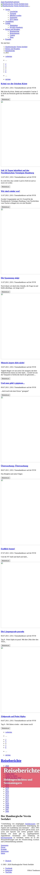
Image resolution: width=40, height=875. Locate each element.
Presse (3, 847)
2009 (7, 805)
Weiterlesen (5, 99)
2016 (7, 792)
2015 (7, 794)
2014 (7, 796)
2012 (7, 799)
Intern (3, 853)
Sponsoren (4, 845)
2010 (7, 803)
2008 (7, 807)
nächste (8, 79)
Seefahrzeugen (30, 824)
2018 (7, 788)
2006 (7, 811)
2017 (7, 790)
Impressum (5, 851)
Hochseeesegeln (6, 838)
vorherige (8, 56)
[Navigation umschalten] (29, 6)
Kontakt (4, 849)
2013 (7, 797)
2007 (7, 809)
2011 (7, 801)
